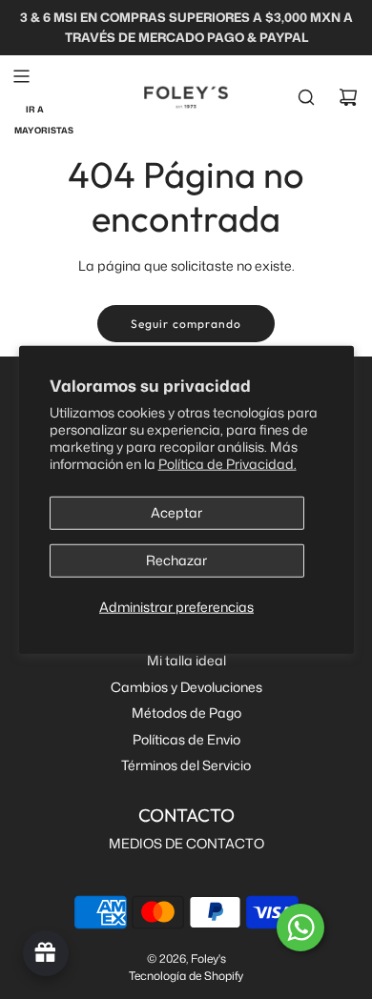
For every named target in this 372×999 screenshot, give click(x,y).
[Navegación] (21, 76)
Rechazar (176, 560)
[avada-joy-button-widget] (46, 953)
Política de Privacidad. (227, 464)
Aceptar (176, 512)
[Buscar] (306, 97)
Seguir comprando (186, 323)
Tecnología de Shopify (186, 976)
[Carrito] (348, 97)
